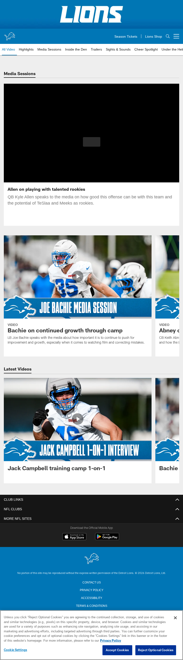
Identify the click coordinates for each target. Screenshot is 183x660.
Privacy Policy (91, 589)
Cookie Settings (15, 650)
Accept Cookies (117, 650)
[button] (92, 142)
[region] (91, 635)
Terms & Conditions (92, 605)
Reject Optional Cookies (155, 650)
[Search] (168, 36)
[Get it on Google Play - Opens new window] (107, 539)
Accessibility (91, 597)
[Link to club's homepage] (9, 34)
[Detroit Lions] (91, 559)
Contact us (91, 582)
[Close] (175, 618)
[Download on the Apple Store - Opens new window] (74, 537)
